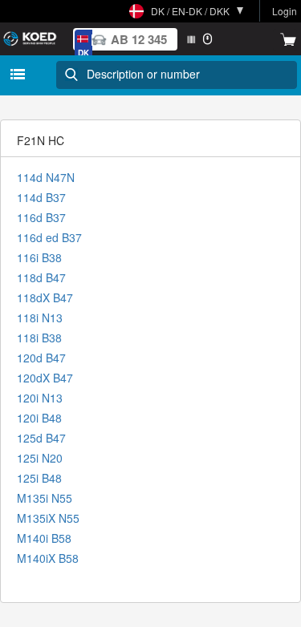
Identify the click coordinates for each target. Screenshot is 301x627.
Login (284, 11)
